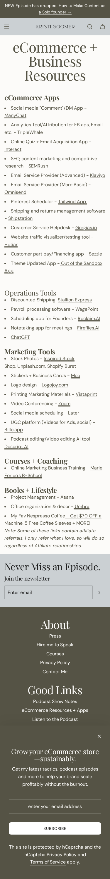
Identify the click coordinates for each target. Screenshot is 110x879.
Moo (75, 375)
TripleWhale (30, 132)
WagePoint (86, 309)
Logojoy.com (55, 385)
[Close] (99, 736)
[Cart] (102, 26)
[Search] (89, 26)
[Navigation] (6, 26)
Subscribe (55, 828)
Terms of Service (48, 862)
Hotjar (11, 244)
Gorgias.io (86, 228)
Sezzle (95, 254)
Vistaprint (86, 394)
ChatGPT (20, 337)
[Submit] (99, 592)
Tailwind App (72, 201)
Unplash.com (31, 366)
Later (73, 413)
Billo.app (13, 429)
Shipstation (20, 218)
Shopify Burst (61, 366)
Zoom (64, 403)
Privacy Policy (62, 855)
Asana (67, 497)
